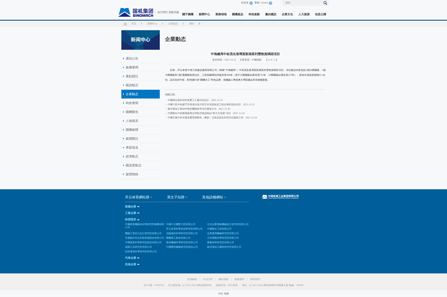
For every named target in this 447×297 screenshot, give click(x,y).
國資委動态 (133, 165)
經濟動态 (132, 156)
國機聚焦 (132, 112)
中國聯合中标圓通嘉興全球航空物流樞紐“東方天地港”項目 (200, 113)
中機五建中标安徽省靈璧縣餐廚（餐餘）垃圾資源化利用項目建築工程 (206, 117)
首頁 (133, 23)
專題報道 (132, 147)
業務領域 (221, 14)
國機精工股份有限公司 (178, 238)
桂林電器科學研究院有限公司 (141, 251)
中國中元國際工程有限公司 (180, 224)
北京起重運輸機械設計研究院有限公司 (228, 224)
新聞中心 (204, 14)
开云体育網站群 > (138, 197)
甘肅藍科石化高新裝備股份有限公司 (144, 238)
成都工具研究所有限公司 (138, 247)
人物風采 (132, 121)
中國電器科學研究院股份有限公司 (143, 242)
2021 (191, 23)
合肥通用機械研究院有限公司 (223, 233)
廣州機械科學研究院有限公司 (182, 242)
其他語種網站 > (214, 197)
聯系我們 (255, 279)
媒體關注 (132, 138)
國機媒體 (132, 129)
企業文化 (287, 14)
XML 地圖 (223, 293)
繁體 (256, 2)
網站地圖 (223, 279)
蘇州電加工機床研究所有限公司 (224, 247)
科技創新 (254, 14)
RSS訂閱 (207, 279)
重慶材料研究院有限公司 (220, 242)
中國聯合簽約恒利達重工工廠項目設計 (189, 100)
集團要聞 (132, 67)
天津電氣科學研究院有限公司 (223, 238)
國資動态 (132, 85)
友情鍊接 (192, 279)
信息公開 (320, 14)
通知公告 (132, 58)
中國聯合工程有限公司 (219, 229)
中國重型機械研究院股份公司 (182, 247)
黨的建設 (270, 14)
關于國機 (187, 14)
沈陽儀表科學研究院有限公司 (182, 233)
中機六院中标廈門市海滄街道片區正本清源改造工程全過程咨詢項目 (205, 104)
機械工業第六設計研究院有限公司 (143, 233)
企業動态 (173, 23)
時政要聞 (132, 103)
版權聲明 (239, 279)
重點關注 (132, 76)
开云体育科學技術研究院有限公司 (184, 229)
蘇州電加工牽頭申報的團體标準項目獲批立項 (193, 109)
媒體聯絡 (132, 174)
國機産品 (237, 14)
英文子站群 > (177, 197)
